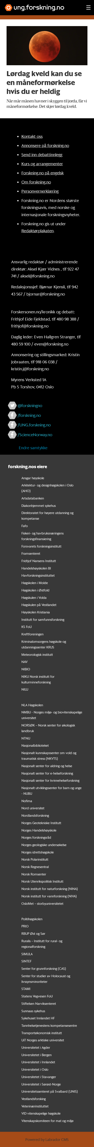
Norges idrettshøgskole (37, 852)
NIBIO (25, 669)
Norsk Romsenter (33, 874)
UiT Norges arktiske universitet (42, 1040)
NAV (24, 661)
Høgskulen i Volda (34, 597)
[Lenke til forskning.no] (41, 5)
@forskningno (30, 405)
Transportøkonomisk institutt (41, 1033)
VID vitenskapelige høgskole (41, 1113)
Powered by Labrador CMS (47, 1139)
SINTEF (26, 961)
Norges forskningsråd (36, 837)
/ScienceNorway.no (35, 434)
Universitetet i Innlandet (38, 1062)
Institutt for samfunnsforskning (42, 619)
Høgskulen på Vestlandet (38, 605)
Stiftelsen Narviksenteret (38, 1003)
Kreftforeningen (32, 634)
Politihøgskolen (31, 919)
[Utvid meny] (88, 7)
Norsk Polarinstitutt (34, 859)
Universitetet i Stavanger (38, 1077)
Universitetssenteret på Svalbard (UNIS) (49, 1091)
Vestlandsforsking (33, 1099)
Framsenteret (30, 553)
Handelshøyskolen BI (36, 568)
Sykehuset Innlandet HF (38, 1018)
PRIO (25, 926)
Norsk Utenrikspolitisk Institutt (42, 881)
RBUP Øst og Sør (33, 933)
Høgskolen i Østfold (35, 590)
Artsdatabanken (32, 498)
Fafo (24, 526)
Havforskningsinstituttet (38, 575)
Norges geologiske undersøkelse (43, 845)
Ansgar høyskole (32, 478)
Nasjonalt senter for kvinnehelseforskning (50, 780)
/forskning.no (29, 415)
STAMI (25, 989)
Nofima (26, 801)
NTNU (25, 738)
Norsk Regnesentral (35, 867)
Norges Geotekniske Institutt (41, 823)
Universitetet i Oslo (34, 1069)
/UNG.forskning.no (34, 424)
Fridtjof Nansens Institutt (38, 561)
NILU (24, 689)
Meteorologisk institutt (37, 654)
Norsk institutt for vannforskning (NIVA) (49, 896)
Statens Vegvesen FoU (37, 996)
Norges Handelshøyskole (38, 830)
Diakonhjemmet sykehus (38, 505)
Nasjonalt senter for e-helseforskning (47, 773)
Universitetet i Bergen (36, 1055)
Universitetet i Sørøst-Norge (41, 1084)
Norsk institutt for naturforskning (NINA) (49, 889)
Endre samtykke (33, 447)
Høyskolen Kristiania (35, 612)
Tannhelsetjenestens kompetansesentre (49, 1025)
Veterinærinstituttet (35, 1106)
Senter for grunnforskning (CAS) (43, 968)
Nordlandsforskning (35, 815)
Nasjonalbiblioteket (35, 745)
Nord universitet (32, 808)
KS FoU (26, 626)
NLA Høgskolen (32, 705)
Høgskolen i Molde (34, 583)
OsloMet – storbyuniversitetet (42, 903)
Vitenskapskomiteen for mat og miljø (47, 1121)
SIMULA (27, 954)
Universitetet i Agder (35, 1047)
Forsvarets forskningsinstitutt (41, 546)
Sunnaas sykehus (33, 1011)
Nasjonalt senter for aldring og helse (46, 766)
